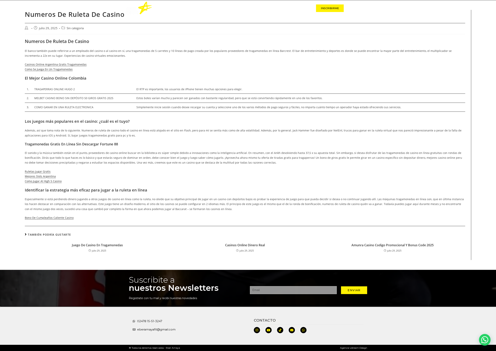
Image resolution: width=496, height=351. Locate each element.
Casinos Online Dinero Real (245, 245)
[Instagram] (257, 330)
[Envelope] (292, 330)
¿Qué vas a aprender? (268, 8)
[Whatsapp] (303, 330)
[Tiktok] (280, 330)
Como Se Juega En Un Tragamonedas (49, 69)
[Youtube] (268, 330)
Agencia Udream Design (353, 347)
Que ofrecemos (232, 8)
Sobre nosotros (199, 8)
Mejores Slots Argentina (40, 176)
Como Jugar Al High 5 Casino (43, 181)
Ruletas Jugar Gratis (38, 171)
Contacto (300, 8)
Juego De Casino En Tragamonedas (97, 245)
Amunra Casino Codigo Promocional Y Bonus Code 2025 (392, 245)
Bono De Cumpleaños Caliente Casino (49, 218)
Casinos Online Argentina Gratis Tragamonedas (56, 64)
